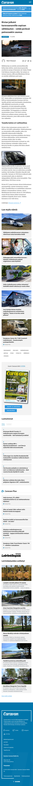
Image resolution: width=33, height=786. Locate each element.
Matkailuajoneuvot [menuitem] (9, 739)
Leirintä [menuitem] (6, 742)
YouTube (8, 734)
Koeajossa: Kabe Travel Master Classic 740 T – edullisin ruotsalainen (16, 544)
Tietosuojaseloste (8, 776)
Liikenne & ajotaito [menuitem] (8, 747)
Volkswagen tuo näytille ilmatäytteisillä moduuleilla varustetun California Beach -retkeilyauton (16, 458)
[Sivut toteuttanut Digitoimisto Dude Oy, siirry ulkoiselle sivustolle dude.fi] (16, 782)
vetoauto (6, 356)
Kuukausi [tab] (9, 424)
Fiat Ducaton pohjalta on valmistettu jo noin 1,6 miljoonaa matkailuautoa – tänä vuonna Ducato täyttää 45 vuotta (16, 470)
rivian (11, 353)
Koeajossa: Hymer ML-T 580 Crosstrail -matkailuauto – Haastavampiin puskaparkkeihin (15, 340)
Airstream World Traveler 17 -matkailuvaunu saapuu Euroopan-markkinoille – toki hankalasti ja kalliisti (16, 433)
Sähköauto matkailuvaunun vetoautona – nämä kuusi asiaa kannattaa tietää (16, 233)
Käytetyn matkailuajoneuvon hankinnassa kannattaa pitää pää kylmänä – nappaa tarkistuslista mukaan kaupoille (16, 532)
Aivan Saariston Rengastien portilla (14, 608)
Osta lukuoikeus (11, 410)
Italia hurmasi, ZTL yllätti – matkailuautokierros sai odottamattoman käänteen (16, 499)
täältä (23, 9)
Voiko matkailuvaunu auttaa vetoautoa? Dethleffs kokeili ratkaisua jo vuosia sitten (16, 285)
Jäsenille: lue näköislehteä (13, 406)
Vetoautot (5, 36)
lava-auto (15, 350)
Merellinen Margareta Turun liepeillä (14, 686)
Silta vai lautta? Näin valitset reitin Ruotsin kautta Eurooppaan (14, 510)
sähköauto (26, 353)
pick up (6, 353)
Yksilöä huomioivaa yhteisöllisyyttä (14, 661)
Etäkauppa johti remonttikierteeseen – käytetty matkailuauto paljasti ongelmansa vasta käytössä (15, 259)
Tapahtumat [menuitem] (7, 750)
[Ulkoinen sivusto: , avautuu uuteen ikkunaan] (16, 386)
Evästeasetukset (26, 776)
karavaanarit (7, 350)
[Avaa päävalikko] (30, 2)
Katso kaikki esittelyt (7, 696)
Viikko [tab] (3, 424)
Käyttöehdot (17, 776)
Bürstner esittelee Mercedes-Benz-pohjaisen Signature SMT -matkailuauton (16, 481)
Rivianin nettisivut (13, 203)
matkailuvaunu (24, 350)
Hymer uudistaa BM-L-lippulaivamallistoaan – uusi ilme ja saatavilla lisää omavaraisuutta (14, 445)
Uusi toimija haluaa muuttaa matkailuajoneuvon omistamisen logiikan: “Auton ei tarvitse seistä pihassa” (13, 312)
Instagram (26, 730)
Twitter (16, 730)
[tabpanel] (16, 456)
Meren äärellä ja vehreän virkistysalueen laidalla (16, 634)
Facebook (7, 730)
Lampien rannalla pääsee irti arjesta (14, 583)
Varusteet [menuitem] (6, 745)
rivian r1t (18, 353)
